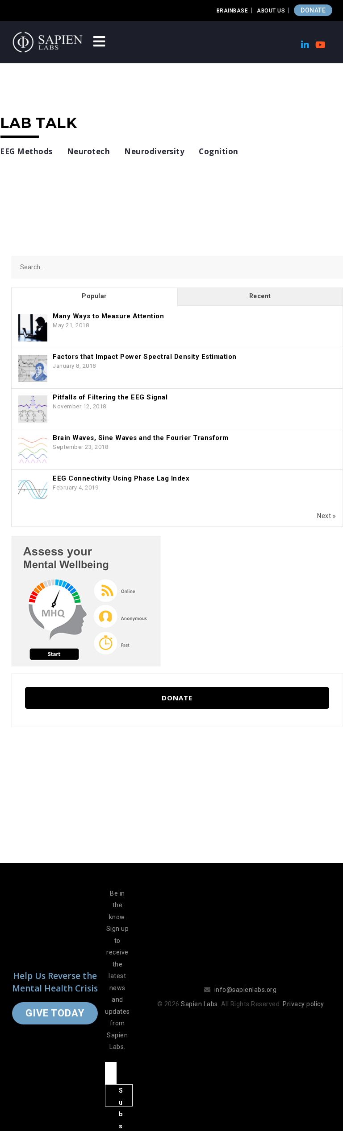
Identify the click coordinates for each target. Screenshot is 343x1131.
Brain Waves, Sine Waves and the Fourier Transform (141, 438)
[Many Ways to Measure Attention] (32, 328)
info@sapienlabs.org (245, 989)
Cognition (218, 151)
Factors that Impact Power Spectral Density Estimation (145, 357)
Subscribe (121, 1096)
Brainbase (232, 11)
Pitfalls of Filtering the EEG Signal (110, 397)
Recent (260, 296)
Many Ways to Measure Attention (108, 316)
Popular (94, 296)
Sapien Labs (199, 1004)
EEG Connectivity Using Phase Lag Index (121, 478)
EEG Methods (26, 151)
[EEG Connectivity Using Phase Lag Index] (32, 490)
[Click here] (86, 600)
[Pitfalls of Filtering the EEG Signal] (32, 409)
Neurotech (88, 151)
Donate (177, 697)
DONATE (313, 10)
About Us (271, 11)
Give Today (54, 1013)
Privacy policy (303, 1004)
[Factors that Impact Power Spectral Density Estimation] (32, 368)
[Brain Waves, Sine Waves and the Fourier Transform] (32, 449)
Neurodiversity (154, 151)
